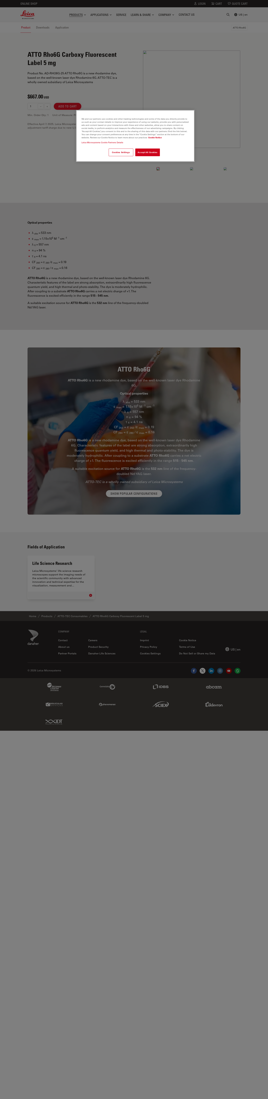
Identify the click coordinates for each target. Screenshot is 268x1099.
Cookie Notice (155, 137)
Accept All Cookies (147, 152)
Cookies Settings (121, 152)
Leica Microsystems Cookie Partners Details (102, 142)
